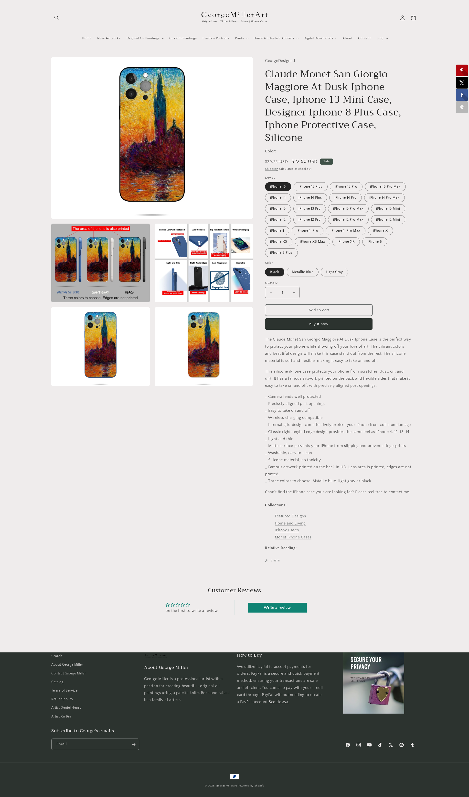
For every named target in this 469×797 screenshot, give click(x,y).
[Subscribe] (133, 744)
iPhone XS (278, 242)
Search (57, 656)
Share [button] (275, 560)
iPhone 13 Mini (388, 209)
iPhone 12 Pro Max (348, 220)
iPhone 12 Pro (309, 220)
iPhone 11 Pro (307, 231)
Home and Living (290, 523)
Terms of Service (64, 690)
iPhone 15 (278, 187)
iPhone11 (277, 231)
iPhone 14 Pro (345, 198)
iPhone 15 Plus (310, 187)
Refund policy (62, 699)
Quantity (271, 283)
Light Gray (334, 272)
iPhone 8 (374, 242)
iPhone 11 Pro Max (345, 231)
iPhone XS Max (312, 242)
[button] (56, 17)
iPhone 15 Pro (346, 187)
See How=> (279, 701)
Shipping (271, 169)
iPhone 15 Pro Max (385, 187)
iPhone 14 (278, 198)
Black (274, 272)
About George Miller (67, 665)
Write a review (277, 607)
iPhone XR (346, 242)
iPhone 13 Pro (309, 209)
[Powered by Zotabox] (462, 107)
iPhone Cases (287, 530)
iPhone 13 (278, 209)
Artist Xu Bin (61, 716)
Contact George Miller (68, 673)
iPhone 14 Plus (310, 198)
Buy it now (318, 324)
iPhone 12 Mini (388, 220)
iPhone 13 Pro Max (348, 209)
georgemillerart (226, 785)
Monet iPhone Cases (293, 537)
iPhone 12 (278, 220)
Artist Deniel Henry (66, 708)
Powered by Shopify (251, 785)
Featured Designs (290, 516)
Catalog (57, 682)
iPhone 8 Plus (281, 253)
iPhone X (380, 231)
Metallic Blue (302, 272)
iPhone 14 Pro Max (384, 198)
